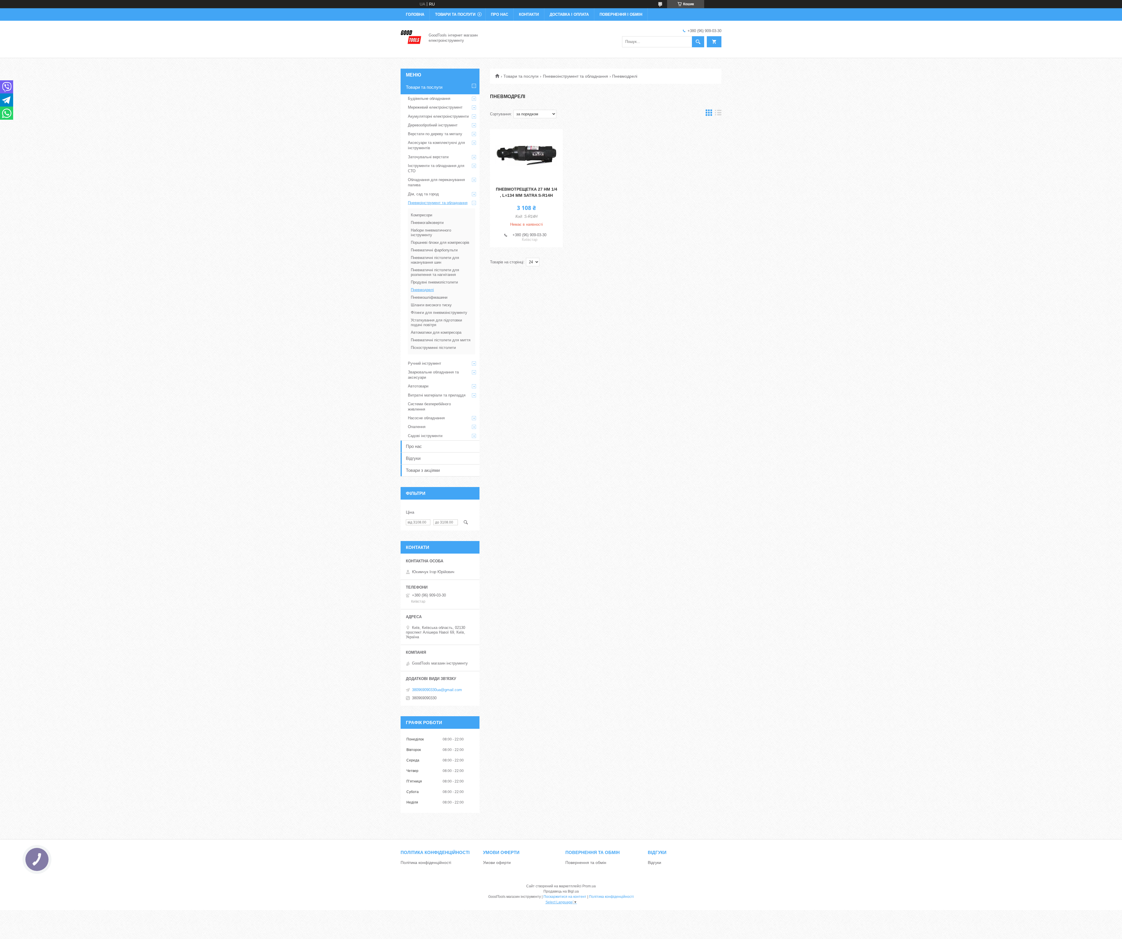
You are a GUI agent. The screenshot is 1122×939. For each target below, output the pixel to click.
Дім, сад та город (423, 194)
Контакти (529, 14)
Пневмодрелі (422, 290)
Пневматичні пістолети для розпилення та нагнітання (435, 272)
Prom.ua (589, 886)
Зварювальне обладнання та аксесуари (433, 375)
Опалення (416, 427)
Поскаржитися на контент (564, 897)
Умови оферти (497, 862)
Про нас (499, 14)
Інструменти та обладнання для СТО (436, 168)
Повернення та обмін (585, 862)
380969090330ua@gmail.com (437, 690)
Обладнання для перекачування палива (436, 182)
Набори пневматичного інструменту (431, 232)
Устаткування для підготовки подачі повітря (436, 322)
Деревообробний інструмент (433, 125)
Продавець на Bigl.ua (561, 891)
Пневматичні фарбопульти (434, 250)
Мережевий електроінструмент (435, 107)
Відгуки (413, 458)
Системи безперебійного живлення (429, 406)
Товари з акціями (423, 470)
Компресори (421, 215)
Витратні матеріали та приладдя (436, 395)
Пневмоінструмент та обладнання (575, 76)
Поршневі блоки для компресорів (440, 242)
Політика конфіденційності (426, 862)
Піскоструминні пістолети (433, 347)
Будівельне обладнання (429, 98)
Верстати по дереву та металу (435, 134)
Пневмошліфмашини (429, 297)
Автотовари (418, 386)
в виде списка (718, 114)
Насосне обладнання (426, 418)
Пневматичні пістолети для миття (440, 340)
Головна (415, 14)
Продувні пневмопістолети (434, 282)
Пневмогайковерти (427, 222)
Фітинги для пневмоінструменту (439, 312)
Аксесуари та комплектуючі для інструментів (436, 145)
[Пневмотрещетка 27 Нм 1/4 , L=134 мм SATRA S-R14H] (526, 155)
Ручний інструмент (424, 363)
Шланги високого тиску (431, 305)
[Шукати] (698, 41)
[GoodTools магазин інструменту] (411, 37)
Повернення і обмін (621, 14)
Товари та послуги (455, 14)
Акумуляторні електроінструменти (438, 116)
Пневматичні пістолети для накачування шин (435, 260)
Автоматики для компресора (436, 332)
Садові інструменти (425, 436)
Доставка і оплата (569, 14)
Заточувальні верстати (428, 157)
